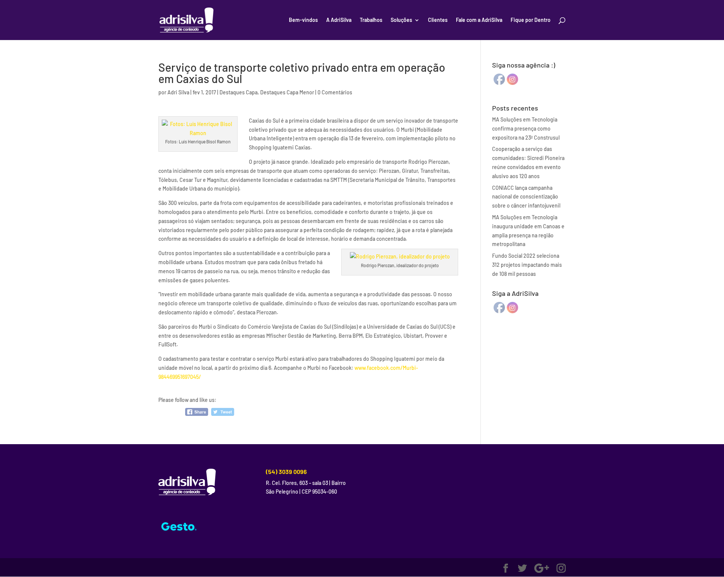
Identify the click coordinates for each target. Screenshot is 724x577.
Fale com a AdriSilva (479, 20)
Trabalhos (371, 20)
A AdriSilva (338, 20)
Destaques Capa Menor (287, 92)
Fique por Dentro (531, 20)
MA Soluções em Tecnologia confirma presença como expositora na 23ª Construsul (526, 128)
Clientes (438, 20)
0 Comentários (335, 92)
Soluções (401, 20)
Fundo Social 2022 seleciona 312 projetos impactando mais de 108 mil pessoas (527, 264)
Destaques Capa (238, 92)
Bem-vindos (303, 20)
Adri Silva (178, 92)
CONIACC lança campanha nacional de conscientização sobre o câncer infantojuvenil (526, 197)
